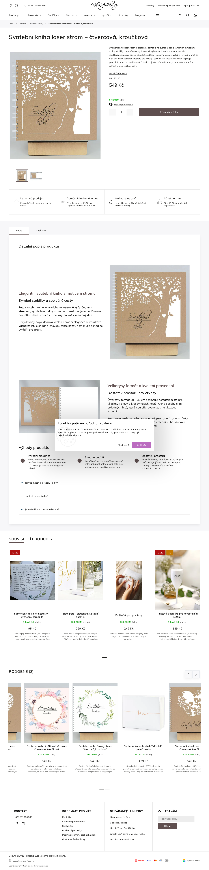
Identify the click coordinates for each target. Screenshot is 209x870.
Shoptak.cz (43, 866)
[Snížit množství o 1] (112, 112)
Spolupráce (189, 5)
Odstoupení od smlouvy (73, 839)
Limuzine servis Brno (120, 817)
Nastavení (123, 444)
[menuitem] (16, 15)
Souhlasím (141, 445)
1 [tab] (104, 657)
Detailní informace (118, 73)
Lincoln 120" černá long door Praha (127, 834)
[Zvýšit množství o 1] (130, 112)
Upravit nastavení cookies (23, 861)
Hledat (167, 826)
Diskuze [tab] (41, 230)
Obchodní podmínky (72, 830)
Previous (189, 674)
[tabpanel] (32, 601)
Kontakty (150, 5)
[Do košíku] (80, 580)
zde (79, 435)
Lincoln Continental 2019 (122, 839)
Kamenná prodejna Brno (169, 5)
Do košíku (33, 648)
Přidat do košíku (169, 112)
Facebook (10, 5)
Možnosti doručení (123, 104)
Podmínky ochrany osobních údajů (78, 834)
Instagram (16, 5)
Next (196, 674)
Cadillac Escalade (118, 822)
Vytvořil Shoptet (193, 860)
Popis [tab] (19, 230)
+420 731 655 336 (23, 817)
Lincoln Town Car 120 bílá (122, 828)
